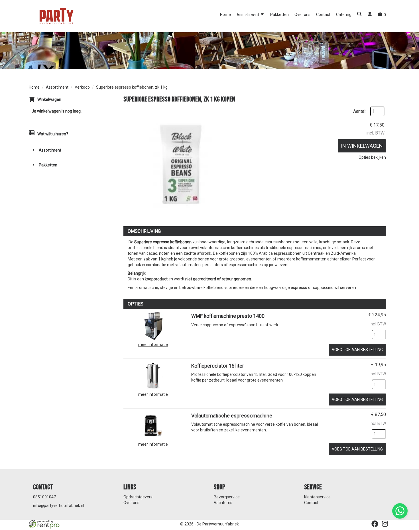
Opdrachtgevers (137, 497)
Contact (323, 14)
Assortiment (248, 15)
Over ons (302, 14)
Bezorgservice (227, 497)
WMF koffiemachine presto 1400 (228, 316)
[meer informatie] (153, 325)
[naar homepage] (56, 15)
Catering (343, 14)
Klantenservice (317, 497)
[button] (359, 15)
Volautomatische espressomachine (231, 416)
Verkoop (82, 87)
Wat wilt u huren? (52, 134)
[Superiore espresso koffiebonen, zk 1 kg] (180, 164)
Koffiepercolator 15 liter (217, 366)
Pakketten (279, 14)
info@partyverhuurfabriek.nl (58, 505)
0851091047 (44, 497)
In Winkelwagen (362, 146)
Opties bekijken (372, 157)
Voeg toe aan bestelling (357, 349)
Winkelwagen (49, 99)
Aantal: (359, 111)
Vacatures (223, 502)
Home (225, 14)
